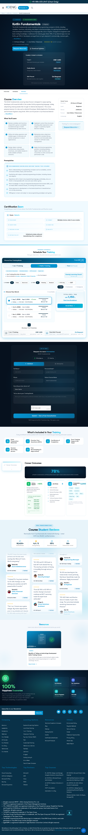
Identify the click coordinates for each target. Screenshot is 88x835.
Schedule (15, 91)
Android (15, 13)
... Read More (16, 38)
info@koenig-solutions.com (45, 142)
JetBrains (9, 13)
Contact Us (4, 126)
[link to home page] (11, 8)
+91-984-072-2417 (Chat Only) (45, 2)
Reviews (23, 91)
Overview (6, 91)
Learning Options (6, 122)
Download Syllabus (38, 48)
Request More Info (19, 48)
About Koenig (5, 115)
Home (3, 13)
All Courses (22, 8)
